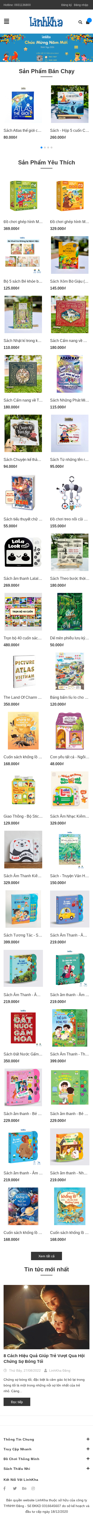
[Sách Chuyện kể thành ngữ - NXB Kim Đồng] (23, 433)
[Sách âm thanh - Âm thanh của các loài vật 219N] (23, 1147)
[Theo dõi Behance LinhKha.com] (24, 1488)
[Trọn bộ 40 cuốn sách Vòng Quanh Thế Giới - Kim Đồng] (23, 612)
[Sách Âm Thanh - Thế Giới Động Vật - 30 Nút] (69, 1028)
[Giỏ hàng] (86, 22)
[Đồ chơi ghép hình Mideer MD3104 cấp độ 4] (23, 195)
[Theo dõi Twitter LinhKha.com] (15, 1488)
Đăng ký (66, 5)
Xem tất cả (46, 1256)
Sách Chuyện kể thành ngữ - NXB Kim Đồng (41, 460)
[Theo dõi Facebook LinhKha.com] (6, 1488)
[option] (46, 48)
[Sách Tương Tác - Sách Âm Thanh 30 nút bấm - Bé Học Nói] (23, 909)
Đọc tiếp (17, 1402)
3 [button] (48, 147)
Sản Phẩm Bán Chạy (46, 71)
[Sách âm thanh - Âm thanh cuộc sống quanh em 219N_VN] (69, 968)
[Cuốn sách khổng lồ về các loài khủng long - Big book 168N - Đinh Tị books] (69, 1206)
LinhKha (42, 1500)
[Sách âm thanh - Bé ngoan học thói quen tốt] (69, 1087)
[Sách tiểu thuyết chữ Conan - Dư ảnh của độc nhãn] (23, 493)
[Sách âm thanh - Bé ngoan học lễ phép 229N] (23, 1087)
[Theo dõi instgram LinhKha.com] (33, 1488)
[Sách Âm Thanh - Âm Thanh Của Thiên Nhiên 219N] (23, 968)
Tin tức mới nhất (46, 1269)
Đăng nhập (81, 5)
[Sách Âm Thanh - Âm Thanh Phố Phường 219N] (69, 909)
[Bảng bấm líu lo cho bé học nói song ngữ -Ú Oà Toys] (69, 671)
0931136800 (22, 5)
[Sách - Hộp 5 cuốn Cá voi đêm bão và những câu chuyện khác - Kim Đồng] (69, 104)
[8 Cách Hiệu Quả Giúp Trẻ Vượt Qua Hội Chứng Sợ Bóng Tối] (46, 1317)
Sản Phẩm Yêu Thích (46, 162)
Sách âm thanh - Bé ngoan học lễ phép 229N (41, 1114)
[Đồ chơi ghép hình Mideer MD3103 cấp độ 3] (69, 195)
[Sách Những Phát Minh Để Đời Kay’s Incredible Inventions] (69, 374)
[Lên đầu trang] (79, 1495)
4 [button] (51, 147)
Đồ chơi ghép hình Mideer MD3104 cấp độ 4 (41, 222)
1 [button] (41, 147)
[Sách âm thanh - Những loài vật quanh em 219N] (69, 1147)
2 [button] (45, 147)
